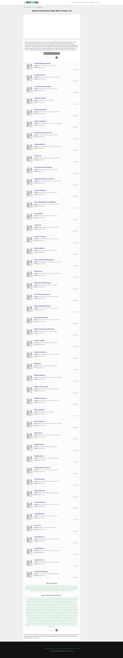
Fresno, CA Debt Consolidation (57, 602)
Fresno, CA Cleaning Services (43, 598)
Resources (73, 648)
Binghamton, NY (65, 589)
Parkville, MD (44, 589)
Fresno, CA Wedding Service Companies (66, 624)
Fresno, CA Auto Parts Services (48, 607)
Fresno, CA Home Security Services (49, 601)
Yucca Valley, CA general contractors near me (64, 586)
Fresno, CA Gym (41, 618)
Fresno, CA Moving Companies (55, 598)
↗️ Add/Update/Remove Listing (52, 53)
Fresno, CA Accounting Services (66, 604)
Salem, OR (76, 589)
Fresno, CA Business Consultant (39, 604)
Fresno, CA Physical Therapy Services (43, 613)
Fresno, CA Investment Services (68, 612)
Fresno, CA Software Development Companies (50, 617)
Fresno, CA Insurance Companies (53, 604)
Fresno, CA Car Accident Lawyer (48, 615)
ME (48, 589)
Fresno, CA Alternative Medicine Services (52, 606)
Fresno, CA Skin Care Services (42, 612)
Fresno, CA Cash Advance (45, 602)
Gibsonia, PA (32, 590)
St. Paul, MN (52, 589)
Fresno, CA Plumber (66, 598)
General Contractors (81, 2)
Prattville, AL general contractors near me (34, 586)
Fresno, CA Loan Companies (35, 621)
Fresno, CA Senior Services (36, 601)
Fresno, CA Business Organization (58, 613)
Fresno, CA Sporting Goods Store (37, 606)
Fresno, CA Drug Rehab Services (42, 624)
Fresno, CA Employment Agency (56, 610)
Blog (88, 2)
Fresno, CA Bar (59, 601)
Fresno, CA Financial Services (35, 617)
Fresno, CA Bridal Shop (53, 624)
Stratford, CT (57, 587)
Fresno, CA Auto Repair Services (61, 607)
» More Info (75, 69)
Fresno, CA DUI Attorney (52, 599)
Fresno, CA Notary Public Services (48, 621)
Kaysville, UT (56, 590)
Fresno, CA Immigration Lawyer (48, 609)
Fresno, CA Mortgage (68, 602)
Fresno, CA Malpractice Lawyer (46, 623)
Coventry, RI (44, 590)
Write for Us (62, 648)
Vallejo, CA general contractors (49, 586)
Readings (93, 2)
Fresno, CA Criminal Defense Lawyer (62, 615)
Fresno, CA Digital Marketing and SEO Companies (58, 620)
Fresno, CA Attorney (74, 598)
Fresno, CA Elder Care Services (64, 599)
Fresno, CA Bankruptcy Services (33, 599)
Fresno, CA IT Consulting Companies (60, 623)
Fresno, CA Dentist (43, 599)
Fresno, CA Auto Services (68, 601)
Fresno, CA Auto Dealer (36, 607)
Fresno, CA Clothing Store (36, 609)
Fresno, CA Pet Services (35, 623)
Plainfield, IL (27, 589)
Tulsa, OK (71, 589)
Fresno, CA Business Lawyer (35, 615)
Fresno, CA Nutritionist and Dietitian (62, 609)
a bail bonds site (70, 590)
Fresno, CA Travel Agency (68, 610)
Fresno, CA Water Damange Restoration (40, 620)
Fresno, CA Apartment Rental (31, 598)
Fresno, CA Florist (45, 610)
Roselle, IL (33, 589)
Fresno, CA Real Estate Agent (36, 610)
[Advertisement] (51, 26)
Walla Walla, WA (63, 590)
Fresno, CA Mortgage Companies (65, 618)
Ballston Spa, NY (58, 589)
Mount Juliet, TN (50, 590)
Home (73, 2)
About (97, 2)
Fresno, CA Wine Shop (35, 602)
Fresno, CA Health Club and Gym (66, 617)
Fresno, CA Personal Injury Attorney (68, 606)
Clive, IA (69, 587)
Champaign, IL (75, 587)
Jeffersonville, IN (38, 589)
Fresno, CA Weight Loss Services (55, 612)
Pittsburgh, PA (38, 590)
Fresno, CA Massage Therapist (62, 621)
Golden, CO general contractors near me (47, 587)
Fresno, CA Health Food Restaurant (52, 618)
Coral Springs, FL (64, 587)
